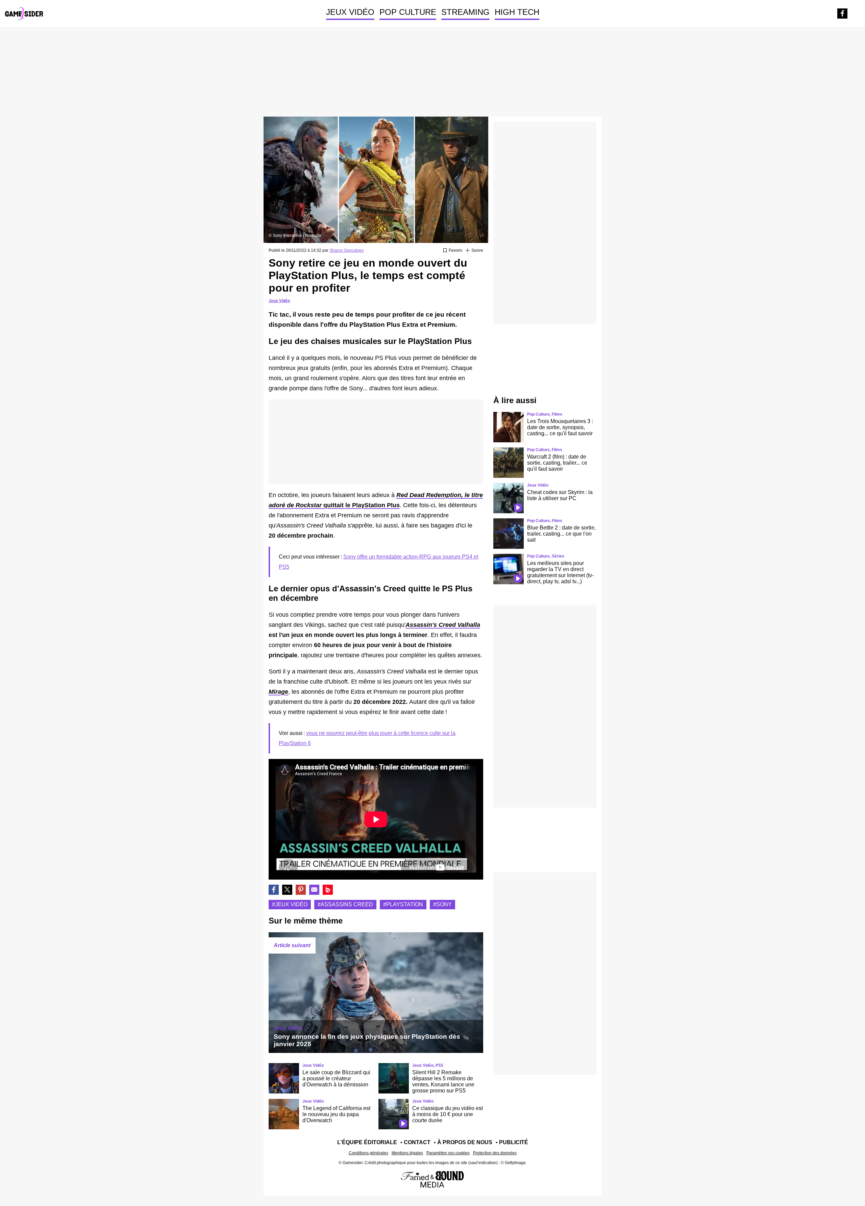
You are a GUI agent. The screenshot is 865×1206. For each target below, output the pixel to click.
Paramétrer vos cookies (448, 1153)
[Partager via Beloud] (328, 890)
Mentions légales (407, 1153)
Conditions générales (368, 1153)
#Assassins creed (345, 904)
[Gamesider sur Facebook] (842, 13)
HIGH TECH (517, 12)
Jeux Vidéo (279, 300)
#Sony (442, 904)
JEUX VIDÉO (350, 12)
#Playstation (403, 904)
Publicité (513, 1142)
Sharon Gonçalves (346, 250)
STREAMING (465, 12)
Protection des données (495, 1153)
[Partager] (301, 890)
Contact (417, 1142)
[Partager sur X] (287, 890)
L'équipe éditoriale (367, 1142)
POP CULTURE (407, 12)
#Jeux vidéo (289, 904)
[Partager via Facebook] (274, 890)
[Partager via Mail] (314, 890)
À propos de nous (464, 1142)
